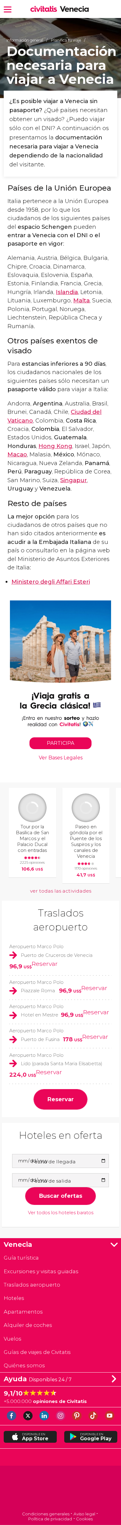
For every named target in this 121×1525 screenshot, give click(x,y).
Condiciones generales (45, 1513)
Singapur (73, 480)
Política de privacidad (50, 1518)
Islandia (67, 292)
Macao (17, 454)
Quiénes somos (24, 1365)
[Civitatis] (61, 1489)
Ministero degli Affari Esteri (50, 581)
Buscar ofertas (60, 1195)
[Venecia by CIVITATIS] (45, 9)
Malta (81, 300)
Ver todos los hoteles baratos (60, 1212)
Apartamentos (23, 1312)
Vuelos (12, 1339)
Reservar (45, 963)
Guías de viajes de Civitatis (37, 1352)
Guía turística (21, 1258)
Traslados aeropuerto (32, 1285)
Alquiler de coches (28, 1325)
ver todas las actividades (60, 891)
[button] (7, 9)
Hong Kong (55, 446)
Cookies (84, 1518)
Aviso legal (84, 1513)
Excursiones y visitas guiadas (41, 1271)
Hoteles (14, 1298)
